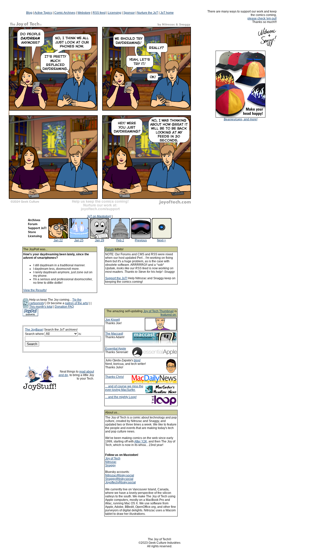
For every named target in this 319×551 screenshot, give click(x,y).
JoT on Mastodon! (99, 216)
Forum (109, 249)
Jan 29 (99, 240)
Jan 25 (78, 240)
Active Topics (43, 12)
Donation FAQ (64, 306)
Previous (141, 240)
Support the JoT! (116, 278)
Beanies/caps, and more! (240, 119)
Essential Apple (115, 348)
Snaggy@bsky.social (119, 479)
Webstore (84, 12)
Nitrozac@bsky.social (119, 475)
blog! (137, 360)
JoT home (167, 12)
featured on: (168, 314)
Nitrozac (110, 462)
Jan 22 (58, 240)
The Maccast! (114, 333)
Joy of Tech (112, 458)
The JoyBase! (34, 329)
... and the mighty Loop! (121, 397)
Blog (29, 12)
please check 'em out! (262, 18)
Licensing (114, 12)
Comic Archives (64, 12)
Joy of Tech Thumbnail (158, 311)
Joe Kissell (112, 319)
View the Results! (35, 290)
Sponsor (129, 12)
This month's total (41, 306)
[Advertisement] (147, 296)
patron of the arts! (76, 303)
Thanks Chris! (114, 377)
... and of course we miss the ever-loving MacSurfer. (124, 388)
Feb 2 (120, 240)
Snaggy (110, 465)
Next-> (161, 240)
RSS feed (99, 12)
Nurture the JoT (147, 12)
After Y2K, (141, 441)
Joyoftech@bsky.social (120, 482)
